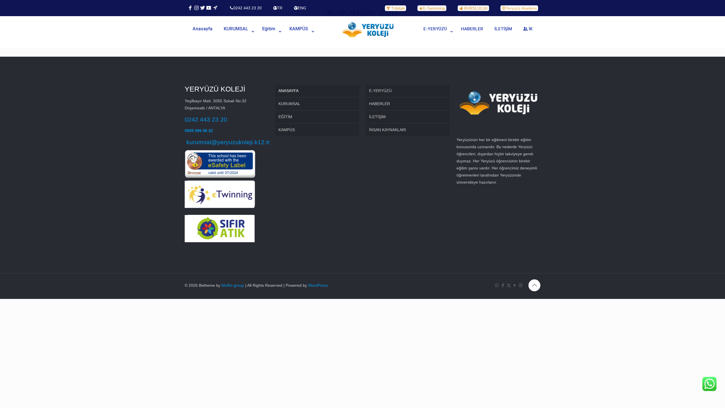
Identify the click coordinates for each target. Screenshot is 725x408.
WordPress (318, 285)
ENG (302, 8)
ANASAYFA (288, 90)
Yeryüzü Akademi (521, 8)
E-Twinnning (434, 8)
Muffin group (232, 285)
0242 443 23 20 (247, 8)
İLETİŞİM (377, 116)
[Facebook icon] (503, 285)
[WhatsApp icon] (497, 285)
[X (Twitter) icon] (509, 285)
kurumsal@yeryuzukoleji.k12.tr (228, 142)
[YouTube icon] (515, 285)
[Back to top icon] (534, 285)
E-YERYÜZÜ (380, 90)
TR (279, 8)
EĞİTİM (285, 116)
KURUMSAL (289, 103)
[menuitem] (237, 44)
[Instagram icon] (521, 285)
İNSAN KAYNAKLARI (387, 130)
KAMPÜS (286, 130)
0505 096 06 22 (199, 130)
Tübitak (397, 8)
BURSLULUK (475, 8)
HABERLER (379, 103)
